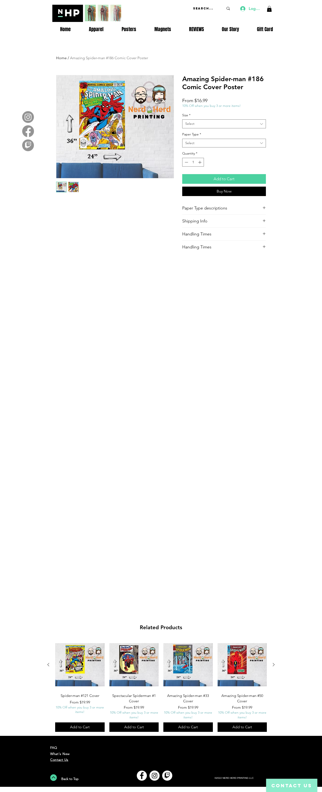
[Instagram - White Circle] (154, 776)
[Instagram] (28, 117)
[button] (269, 9)
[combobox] (224, 123)
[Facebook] (28, 131)
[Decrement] (186, 162)
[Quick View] (80, 665)
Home (61, 58)
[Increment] (200, 162)
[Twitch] (28, 145)
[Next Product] (274, 664)
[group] (161, 686)
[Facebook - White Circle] (142, 776)
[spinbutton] (193, 162)
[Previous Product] (48, 664)
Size (186, 115)
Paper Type (191, 134)
